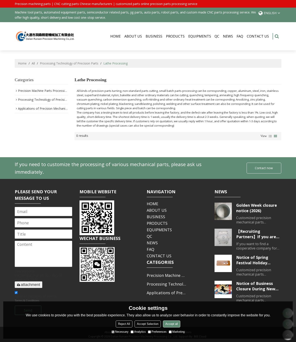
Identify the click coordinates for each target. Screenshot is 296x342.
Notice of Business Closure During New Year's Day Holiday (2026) (255, 286)
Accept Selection (147, 323)
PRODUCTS (175, 36)
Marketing (178, 331)
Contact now (264, 168)
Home (22, 63)
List (270, 136)
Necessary (121, 331)
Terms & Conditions (27, 300)
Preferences (159, 331)
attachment (30, 285)
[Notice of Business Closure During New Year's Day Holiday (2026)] (223, 289)
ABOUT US (133, 36)
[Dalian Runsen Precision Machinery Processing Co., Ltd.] (45, 36)
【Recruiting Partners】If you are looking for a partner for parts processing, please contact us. (257, 234)
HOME (115, 36)
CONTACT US (258, 36)
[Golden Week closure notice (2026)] (223, 211)
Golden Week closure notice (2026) (256, 208)
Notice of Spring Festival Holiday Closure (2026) (252, 260)
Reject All (124, 323)
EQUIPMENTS (199, 36)
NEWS (228, 36)
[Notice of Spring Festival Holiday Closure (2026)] (223, 263)
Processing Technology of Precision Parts (69, 63)
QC (217, 36)
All (33, 63)
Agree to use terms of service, (36, 298)
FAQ (240, 36)
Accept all (171, 323)
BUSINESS (154, 36)
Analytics (140, 331)
